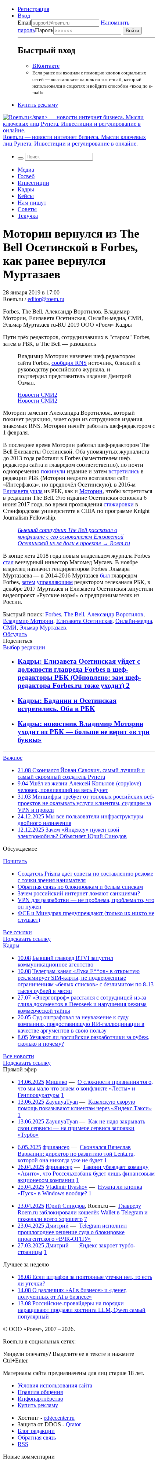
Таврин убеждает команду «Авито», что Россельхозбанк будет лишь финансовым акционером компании (86, 1173)
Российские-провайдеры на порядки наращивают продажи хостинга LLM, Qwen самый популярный (82, 1310)
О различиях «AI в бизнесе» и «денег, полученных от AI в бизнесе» (72, 1293)
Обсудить (15, 634)
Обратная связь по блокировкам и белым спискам (80, 887)
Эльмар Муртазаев (42, 627)
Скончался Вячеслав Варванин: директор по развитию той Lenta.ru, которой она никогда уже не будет (76, 1153)
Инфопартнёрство (40, 1399)
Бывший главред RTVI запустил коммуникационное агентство (65, 961)
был (105, 575)
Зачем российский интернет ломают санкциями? (79, 893)
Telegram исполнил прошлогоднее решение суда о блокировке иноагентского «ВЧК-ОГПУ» (72, 1232)
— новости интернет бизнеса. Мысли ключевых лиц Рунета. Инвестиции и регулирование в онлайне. (74, 140)
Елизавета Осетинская (84, 621)
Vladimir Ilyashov (66, 1187)
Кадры (26, 189)
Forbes (53, 614)
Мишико (56, 1082)
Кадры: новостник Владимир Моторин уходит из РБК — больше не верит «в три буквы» (84, 732)
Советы (27, 209)
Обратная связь (37, 1437)
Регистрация (33, 9)
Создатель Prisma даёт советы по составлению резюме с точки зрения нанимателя (85, 876)
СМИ (10, 627)
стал (8, 562)
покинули (53, 471)
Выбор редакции (24, 647)
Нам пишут (32, 202)
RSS (23, 1444)
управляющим (55, 582)
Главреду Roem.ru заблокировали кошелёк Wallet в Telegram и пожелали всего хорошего (83, 1212)
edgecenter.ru (59, 1418)
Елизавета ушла (23, 491)
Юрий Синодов (65, 1206)
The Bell (74, 614)
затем (28, 582)
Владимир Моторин (28, 621)
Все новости (18, 1056)
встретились (123, 471)
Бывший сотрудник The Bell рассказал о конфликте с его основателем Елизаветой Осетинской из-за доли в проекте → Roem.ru (74, 536)
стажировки (119, 504)
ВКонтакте (46, 66)
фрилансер (56, 1147)
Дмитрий (57, 1225)
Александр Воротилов (115, 614)
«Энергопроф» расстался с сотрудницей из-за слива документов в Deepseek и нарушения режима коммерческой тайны (82, 1004)
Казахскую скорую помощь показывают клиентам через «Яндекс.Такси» (85, 1105)
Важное (12, 758)
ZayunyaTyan (62, 1102)
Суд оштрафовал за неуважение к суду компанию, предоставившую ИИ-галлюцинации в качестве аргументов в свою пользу (81, 1024)
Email (24, 22)
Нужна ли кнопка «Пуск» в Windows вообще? (80, 1190)
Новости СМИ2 (37, 395)
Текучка (28, 216)
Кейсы (26, 196)
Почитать (15, 861)
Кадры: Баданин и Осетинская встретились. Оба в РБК (67, 704)
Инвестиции (33, 183)
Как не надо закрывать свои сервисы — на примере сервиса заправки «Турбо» (81, 1128)
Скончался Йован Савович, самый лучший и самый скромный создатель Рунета (81, 773)
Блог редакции (36, 1431)
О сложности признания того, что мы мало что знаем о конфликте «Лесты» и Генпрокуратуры (85, 1088)
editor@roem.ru (46, 299)
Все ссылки (17, 932)
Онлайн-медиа (133, 621)
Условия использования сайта (55, 1385)
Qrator (73, 1424)
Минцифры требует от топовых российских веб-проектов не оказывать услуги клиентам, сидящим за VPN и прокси (86, 803)
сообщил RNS (69, 363)
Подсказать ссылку (27, 939)
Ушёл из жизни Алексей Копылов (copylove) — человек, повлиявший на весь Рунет (83, 786)
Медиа (26, 169)
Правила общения (40, 1392)
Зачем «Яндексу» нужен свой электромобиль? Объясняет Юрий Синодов (72, 832)
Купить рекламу (38, 105)
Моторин (91, 491)
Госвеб (26, 176)
